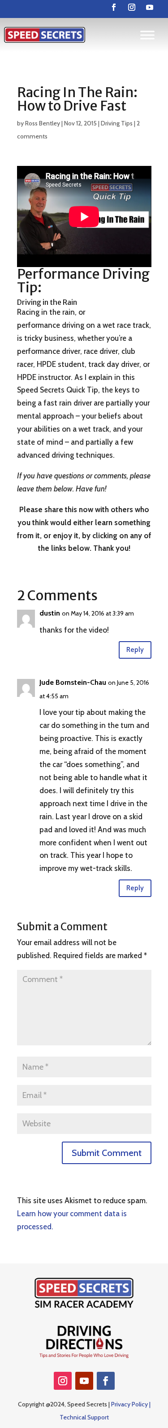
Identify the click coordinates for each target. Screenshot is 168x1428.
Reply (135, 650)
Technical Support (84, 1417)
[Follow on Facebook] (114, 7)
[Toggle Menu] (147, 35)
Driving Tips (117, 123)
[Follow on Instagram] (132, 7)
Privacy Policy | (131, 1404)
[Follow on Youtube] (149, 7)
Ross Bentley (42, 123)
